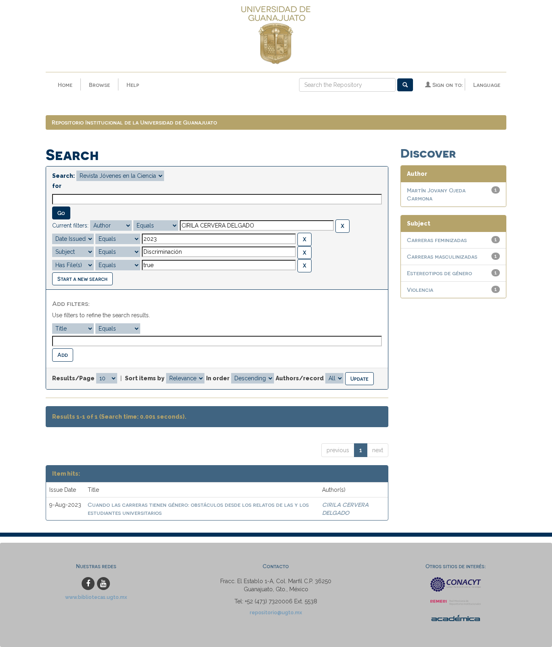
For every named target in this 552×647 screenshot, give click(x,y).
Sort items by (144, 378)
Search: (63, 176)
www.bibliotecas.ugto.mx (96, 597)
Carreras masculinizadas (442, 256)
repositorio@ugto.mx (276, 612)
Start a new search (82, 279)
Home (65, 84)
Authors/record (300, 378)
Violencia (420, 289)
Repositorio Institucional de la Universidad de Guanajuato (134, 122)
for (56, 186)
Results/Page (73, 378)
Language (486, 84)
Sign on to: (447, 84)
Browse (99, 84)
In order (218, 378)
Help (132, 84)
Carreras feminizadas (437, 239)
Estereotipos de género (439, 273)
